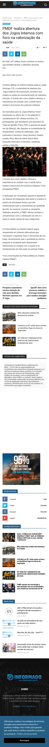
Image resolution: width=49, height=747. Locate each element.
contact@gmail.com (28, 706)
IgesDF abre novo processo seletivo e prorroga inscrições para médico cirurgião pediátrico (36, 292)
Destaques (6, 24)
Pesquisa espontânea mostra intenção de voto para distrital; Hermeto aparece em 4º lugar (12, 292)
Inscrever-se (41, 518)
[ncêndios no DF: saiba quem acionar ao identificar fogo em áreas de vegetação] (9, 329)
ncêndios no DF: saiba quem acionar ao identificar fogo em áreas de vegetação (32, 328)
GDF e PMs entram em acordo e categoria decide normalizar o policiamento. (29, 610)
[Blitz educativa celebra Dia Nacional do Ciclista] (9, 316)
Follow (43, 505)
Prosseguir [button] (24, 740)
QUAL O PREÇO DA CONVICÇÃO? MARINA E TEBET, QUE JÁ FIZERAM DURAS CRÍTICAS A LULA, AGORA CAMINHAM (30, 537)
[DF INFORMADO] (24, 677)
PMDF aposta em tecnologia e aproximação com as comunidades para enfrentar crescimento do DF (30, 587)
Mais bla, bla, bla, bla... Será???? (30, 632)
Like (45, 499)
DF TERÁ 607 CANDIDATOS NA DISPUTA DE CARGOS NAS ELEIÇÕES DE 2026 (30, 340)
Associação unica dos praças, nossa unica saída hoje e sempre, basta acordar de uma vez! (31, 646)
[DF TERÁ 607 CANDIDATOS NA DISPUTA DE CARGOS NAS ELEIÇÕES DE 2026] (9, 341)
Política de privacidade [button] (27, 734)
